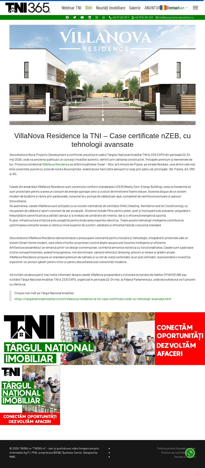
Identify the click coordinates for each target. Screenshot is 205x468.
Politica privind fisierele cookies (176, 448)
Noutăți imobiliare (110, 7)
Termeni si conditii (185, 456)
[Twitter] (74, 17)
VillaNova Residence (55, 164)
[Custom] (103, 17)
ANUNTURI (153, 7)
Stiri (88, 7)
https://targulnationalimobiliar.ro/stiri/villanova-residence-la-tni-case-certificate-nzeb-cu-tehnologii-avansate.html (92, 299)
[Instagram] (96, 17)
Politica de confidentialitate (178, 452)
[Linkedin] (89, 17)
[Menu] (195, 7)
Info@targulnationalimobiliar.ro (176, 17)
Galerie (135, 7)
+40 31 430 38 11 (120, 17)
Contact (173, 7)
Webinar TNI (71, 7)
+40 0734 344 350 (143, 17)
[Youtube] (82, 17)
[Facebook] (67, 17)
